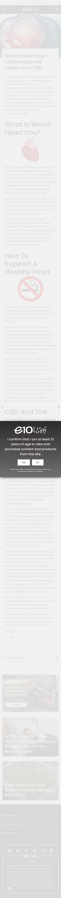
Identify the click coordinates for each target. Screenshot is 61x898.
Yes (23, 462)
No (37, 462)
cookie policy (39, 471)
